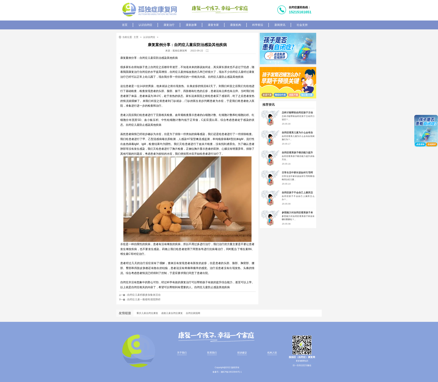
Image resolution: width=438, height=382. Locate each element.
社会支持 (302, 24)
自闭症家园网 (193, 313)
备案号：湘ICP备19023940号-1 (227, 372)
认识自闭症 (145, 24)
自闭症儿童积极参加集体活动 (143, 294)
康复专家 (213, 24)
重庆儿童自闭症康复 (147, 313)
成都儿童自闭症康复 (172, 313)
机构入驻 (272, 352)
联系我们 (212, 352)
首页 (124, 24)
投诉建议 (242, 352)
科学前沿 (257, 24)
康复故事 (191, 24)
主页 (136, 37)
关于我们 (182, 352)
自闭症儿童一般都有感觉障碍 (143, 299)
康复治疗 (169, 24)
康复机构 (235, 24)
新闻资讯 (279, 24)
